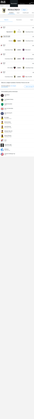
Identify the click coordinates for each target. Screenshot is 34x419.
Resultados (14, 3)
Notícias (22, 3)
